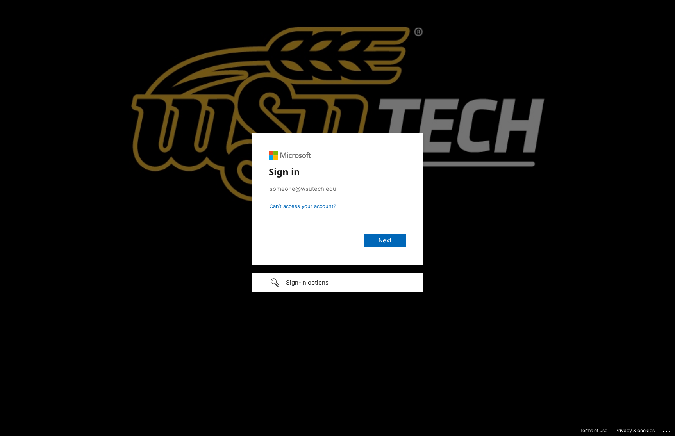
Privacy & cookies (635, 430)
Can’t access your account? (303, 206)
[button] (337, 282)
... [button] (667, 429)
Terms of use (593, 430)
